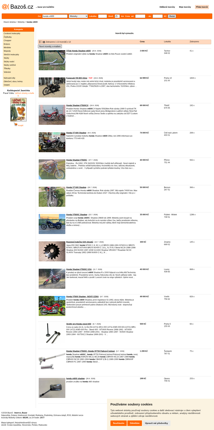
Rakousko (43, 425)
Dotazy (14, 415)
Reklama (39, 415)
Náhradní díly (9, 78)
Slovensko (26, 425)
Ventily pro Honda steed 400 (78, 324)
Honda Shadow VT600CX (77, 105)
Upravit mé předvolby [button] (156, 423)
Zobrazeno (194, 42)
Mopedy (7, 51)
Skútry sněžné (10, 65)
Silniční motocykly (11, 54)
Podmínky (48, 415)
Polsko (35, 425)
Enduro (7, 44)
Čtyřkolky (8, 37)
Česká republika (14, 425)
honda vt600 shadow (75, 378)
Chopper (7, 40)
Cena (142, 42)
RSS (69, 415)
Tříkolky (7, 68)
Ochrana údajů (59, 415)
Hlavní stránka (10, 22)
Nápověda (5, 415)
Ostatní (7, 85)
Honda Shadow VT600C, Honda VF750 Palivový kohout (90, 351)
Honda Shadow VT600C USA (79, 269)
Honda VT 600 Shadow (76, 133)
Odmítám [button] (134, 423)
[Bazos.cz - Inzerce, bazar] (17, 9)
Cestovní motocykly (12, 33)
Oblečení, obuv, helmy (13, 81)
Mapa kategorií (7, 423)
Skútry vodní (9, 62)
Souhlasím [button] (118, 423)
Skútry (6, 58)
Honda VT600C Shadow (76, 215)
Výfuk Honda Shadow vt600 (78, 51)
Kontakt (31, 415)
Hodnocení (22, 415)
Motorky (21, 22)
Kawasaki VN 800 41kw (76, 78)
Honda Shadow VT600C (76, 160)
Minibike (7, 47)
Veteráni (7, 72)
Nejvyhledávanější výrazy (26, 423)
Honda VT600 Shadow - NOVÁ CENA (82, 296)
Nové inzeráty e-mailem (50, 46)
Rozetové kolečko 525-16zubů (79, 242)
